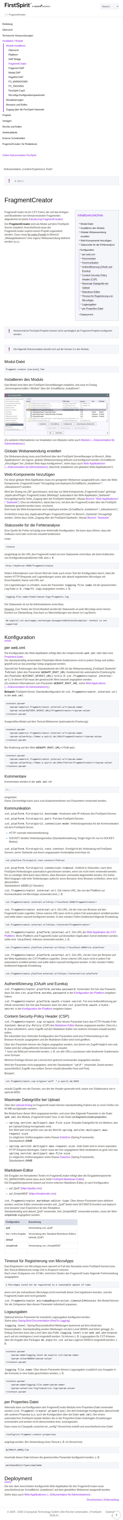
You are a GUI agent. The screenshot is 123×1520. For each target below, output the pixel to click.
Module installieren (15, 45)
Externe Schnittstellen (13, 138)
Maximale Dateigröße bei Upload (95, 285)
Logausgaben (89, 304)
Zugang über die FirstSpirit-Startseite (25, 109)
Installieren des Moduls (93, 228)
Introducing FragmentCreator (45, 219)
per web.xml (88, 254)
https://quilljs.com (31, 1188)
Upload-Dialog (24, 1105)
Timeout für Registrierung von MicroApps (97, 298)
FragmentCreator (17, 63)
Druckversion (94, 1499)
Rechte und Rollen (12, 126)
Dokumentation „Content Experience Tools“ (28, 169)
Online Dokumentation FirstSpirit (19, 155)
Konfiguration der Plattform (89, 992)
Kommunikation (90, 262)
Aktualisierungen (14, 99)
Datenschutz (112, 1514)
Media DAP (14, 72)
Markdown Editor (64, 1025)
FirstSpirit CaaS (16, 90)
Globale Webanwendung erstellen (93, 234)
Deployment (86, 314)
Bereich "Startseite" (98, 517)
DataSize (65, 1137)
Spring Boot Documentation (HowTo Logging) (44, 1320)
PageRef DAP (15, 77)
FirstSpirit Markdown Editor (67, 1179)
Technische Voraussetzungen (17, 35)
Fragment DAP (16, 68)
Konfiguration (87, 249)
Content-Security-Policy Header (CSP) (94, 277)
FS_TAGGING (16, 86)
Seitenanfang (111, 1499)
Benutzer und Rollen (16, 104)
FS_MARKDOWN (18, 81)
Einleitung (7, 24)
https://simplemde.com (42, 1193)
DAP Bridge (14, 59)
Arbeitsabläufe (9, 132)
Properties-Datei (13, 656)
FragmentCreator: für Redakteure (19, 144)
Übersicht (7, 29)
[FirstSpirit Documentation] (34, 5)
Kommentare (89, 258)
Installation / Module (12, 40)
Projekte (6, 115)
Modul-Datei (87, 223)
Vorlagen (7, 121)
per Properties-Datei (92, 308)
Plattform (13, 54)
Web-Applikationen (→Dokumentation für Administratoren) (57, 1494)
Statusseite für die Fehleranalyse (98, 244)
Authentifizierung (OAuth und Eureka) (97, 268)
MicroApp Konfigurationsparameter (26, 95)
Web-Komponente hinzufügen (96, 240)
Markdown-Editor (91, 291)
